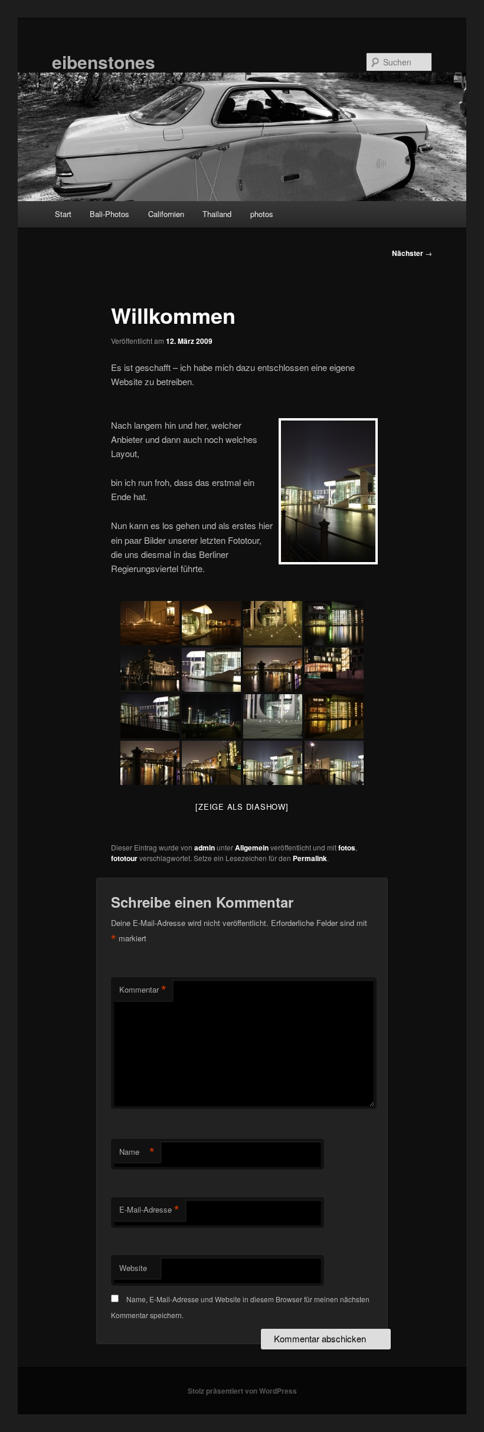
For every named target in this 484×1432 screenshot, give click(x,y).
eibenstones (103, 61)
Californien (166, 213)
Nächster (412, 253)
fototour (124, 858)
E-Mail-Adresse (149, 1209)
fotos (346, 847)
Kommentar (142, 989)
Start (63, 213)
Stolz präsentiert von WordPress (242, 1390)
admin (204, 847)
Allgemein (252, 847)
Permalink (310, 858)
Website (133, 1267)
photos (261, 213)
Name (137, 1151)
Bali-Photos (109, 213)
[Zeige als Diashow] (241, 806)
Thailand (216, 213)
